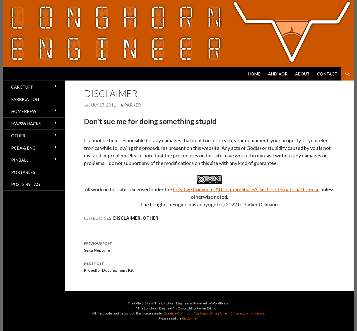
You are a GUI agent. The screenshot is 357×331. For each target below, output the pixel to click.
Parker (132, 104)
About (302, 73)
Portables (23, 172)
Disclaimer (127, 218)
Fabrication (25, 99)
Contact (327, 73)
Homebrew (23, 111)
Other (150, 218)
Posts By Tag (25, 184)
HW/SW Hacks (26, 123)
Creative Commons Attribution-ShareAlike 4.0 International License (246, 189)
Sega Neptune (98, 246)
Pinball (19, 159)
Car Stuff (22, 86)
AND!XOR (278, 73)
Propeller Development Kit (109, 267)
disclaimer (190, 318)
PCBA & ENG (23, 147)
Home (254, 73)
